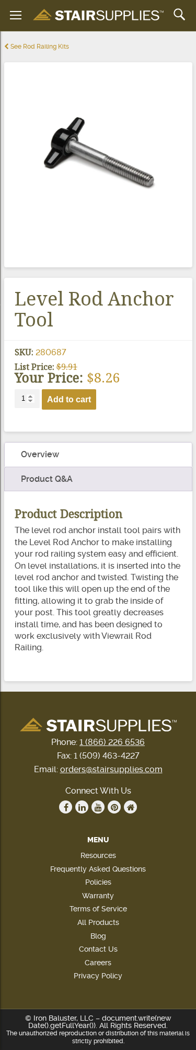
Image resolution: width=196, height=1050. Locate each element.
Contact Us (98, 949)
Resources (98, 855)
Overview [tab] (40, 454)
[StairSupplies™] (98, 15)
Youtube (98, 807)
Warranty (98, 895)
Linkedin (81, 807)
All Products (98, 922)
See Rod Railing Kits (39, 46)
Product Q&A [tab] (47, 479)
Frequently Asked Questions (98, 869)
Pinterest (114, 807)
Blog (98, 936)
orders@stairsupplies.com (111, 769)
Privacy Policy (98, 976)
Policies (98, 882)
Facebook (65, 807)
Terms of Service (98, 909)
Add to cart (69, 399)
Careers (98, 962)
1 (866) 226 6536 (112, 742)
